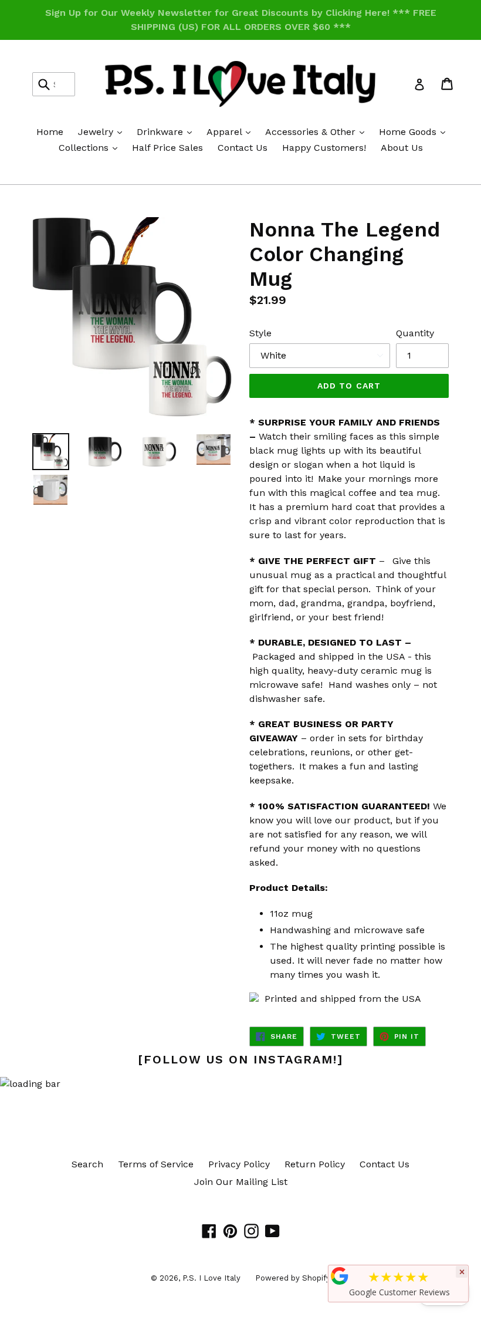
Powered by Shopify (292, 1278)
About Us (402, 147)
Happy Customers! (324, 147)
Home (49, 131)
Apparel (231, 131)
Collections (91, 147)
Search (87, 1164)
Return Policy (314, 1164)
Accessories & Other (317, 131)
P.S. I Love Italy (211, 1278)
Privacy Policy (239, 1164)
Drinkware (167, 131)
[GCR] (339, 1275)
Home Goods (415, 131)
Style (260, 333)
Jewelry (103, 131)
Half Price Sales (167, 147)
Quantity (415, 333)
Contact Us (242, 147)
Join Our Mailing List (240, 1181)
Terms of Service (156, 1164)
